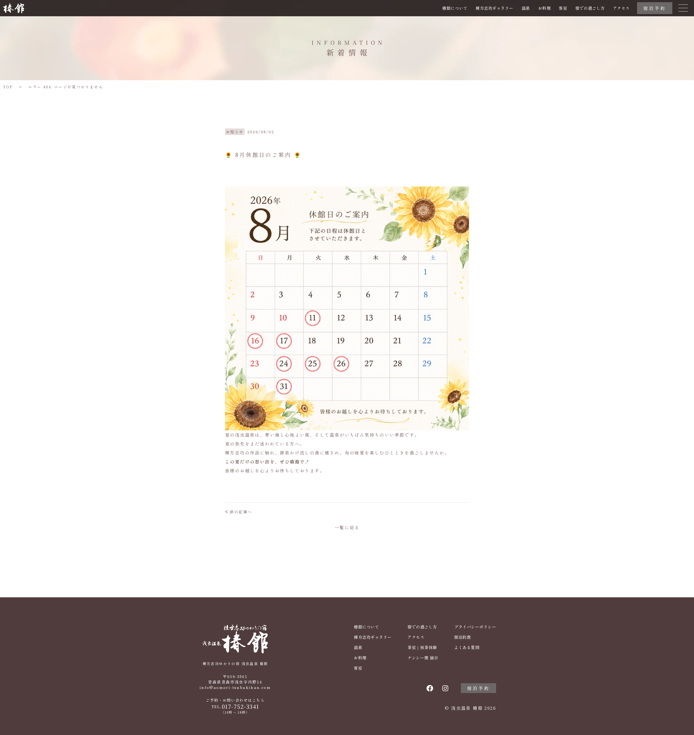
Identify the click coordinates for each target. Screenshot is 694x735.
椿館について (454, 8)
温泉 (526, 8)
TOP (7, 86)
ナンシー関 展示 (422, 657)
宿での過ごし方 (590, 8)
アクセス (621, 8)
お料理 (544, 8)
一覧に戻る (347, 527)
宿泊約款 (462, 637)
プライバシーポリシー (475, 626)
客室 (563, 8)
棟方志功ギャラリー (494, 8)
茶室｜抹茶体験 (422, 647)
